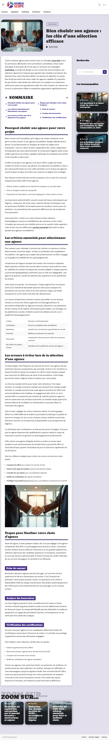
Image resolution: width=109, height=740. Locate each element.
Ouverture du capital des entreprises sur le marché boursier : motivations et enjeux (12, 713)
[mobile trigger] (4, 5)
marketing (9, 70)
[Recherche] (99, 5)
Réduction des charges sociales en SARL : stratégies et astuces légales (35, 713)
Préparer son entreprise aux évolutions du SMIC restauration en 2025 (92, 126)
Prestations (52, 24)
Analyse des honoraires (51, 113)
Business (9, 704)
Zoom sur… (20, 697)
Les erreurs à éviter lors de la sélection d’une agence (19, 116)
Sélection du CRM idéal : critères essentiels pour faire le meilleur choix (60, 713)
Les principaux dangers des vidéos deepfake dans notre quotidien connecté (91, 145)
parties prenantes (41, 227)
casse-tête (55, 60)
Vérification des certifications (54, 117)
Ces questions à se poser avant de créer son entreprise (92, 105)
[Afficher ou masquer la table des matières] (50, 98)
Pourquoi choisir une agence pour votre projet (21, 104)
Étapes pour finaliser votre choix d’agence (53, 104)
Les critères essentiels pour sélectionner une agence (18, 110)
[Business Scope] (15, 5)
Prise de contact (48, 109)
